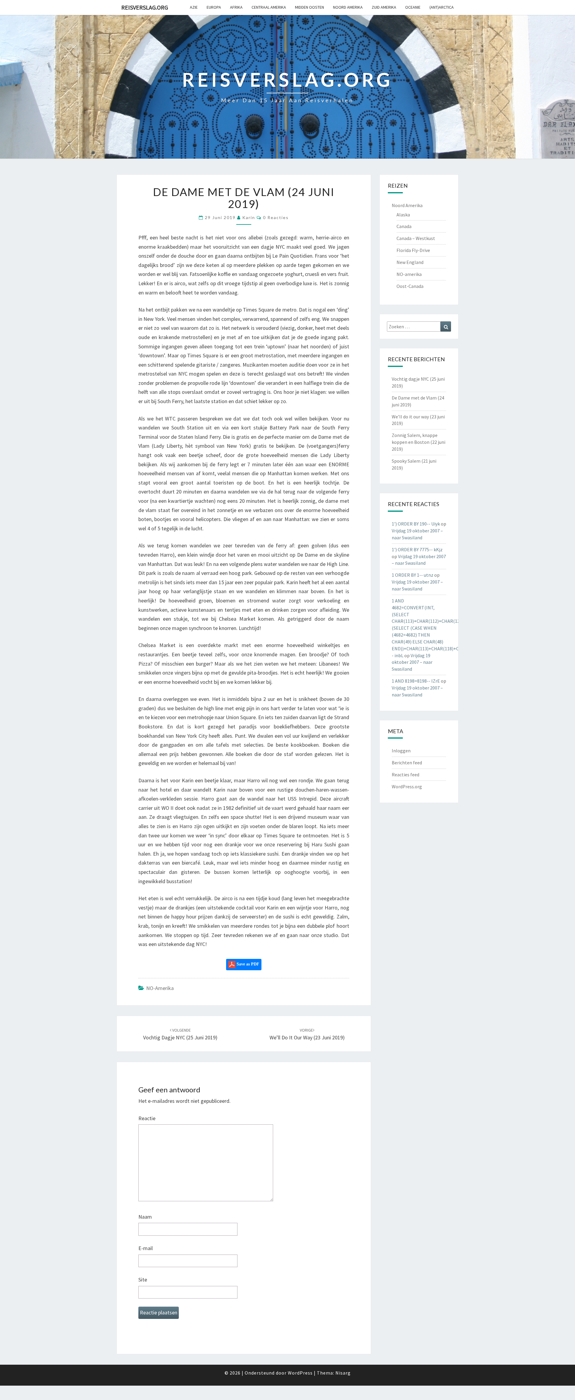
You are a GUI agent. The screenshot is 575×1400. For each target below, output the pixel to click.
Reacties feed (405, 775)
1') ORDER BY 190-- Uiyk (416, 524)
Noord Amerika (348, 7)
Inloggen (401, 751)
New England (410, 262)
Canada (404, 226)
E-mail (145, 1248)
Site (142, 1279)
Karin (248, 217)
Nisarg (343, 1373)
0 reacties (276, 217)
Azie (194, 7)
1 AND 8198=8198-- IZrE (416, 681)
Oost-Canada (410, 286)
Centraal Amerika (269, 7)
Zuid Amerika (384, 7)
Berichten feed (407, 763)
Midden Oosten (309, 7)
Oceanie (412, 7)
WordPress (300, 1373)
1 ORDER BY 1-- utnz (412, 575)
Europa (214, 7)
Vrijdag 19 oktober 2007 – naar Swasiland (412, 662)
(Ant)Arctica (441, 7)
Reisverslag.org (144, 7)
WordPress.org (407, 786)
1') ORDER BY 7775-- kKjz (417, 549)
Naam (145, 1216)
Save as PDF (247, 964)
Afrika (236, 7)
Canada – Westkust (416, 238)
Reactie (146, 1118)
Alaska (403, 215)
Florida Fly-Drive (413, 250)
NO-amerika (160, 988)
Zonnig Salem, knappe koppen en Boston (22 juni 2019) (418, 442)
